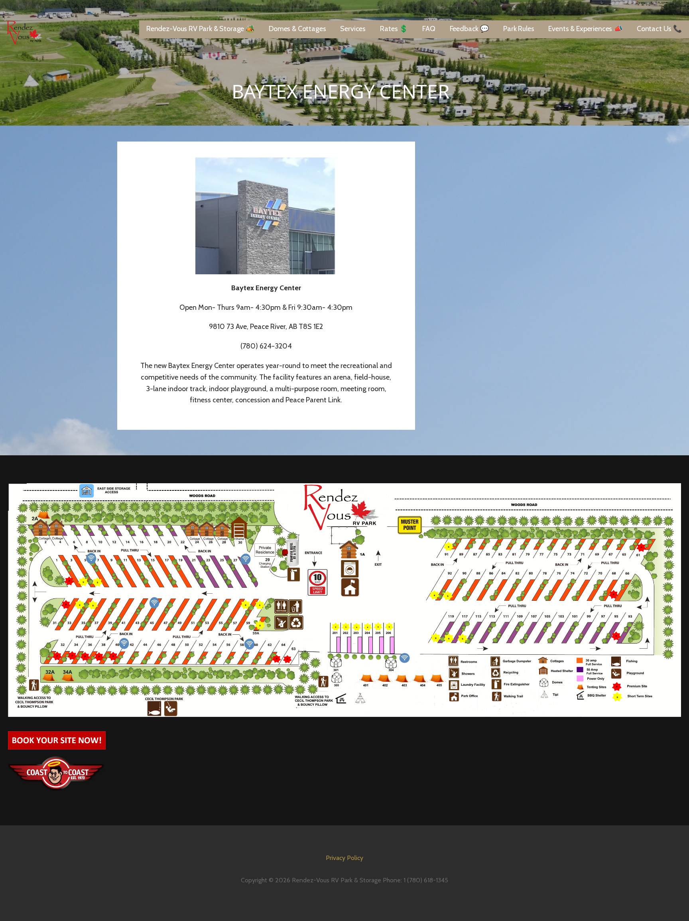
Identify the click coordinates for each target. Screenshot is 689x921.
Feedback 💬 (469, 28)
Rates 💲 (394, 28)
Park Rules (518, 28)
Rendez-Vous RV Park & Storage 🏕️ (200, 28)
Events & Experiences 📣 (585, 28)
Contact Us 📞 (659, 28)
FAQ (428, 28)
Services (353, 28)
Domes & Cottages (297, 28)
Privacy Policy (344, 858)
